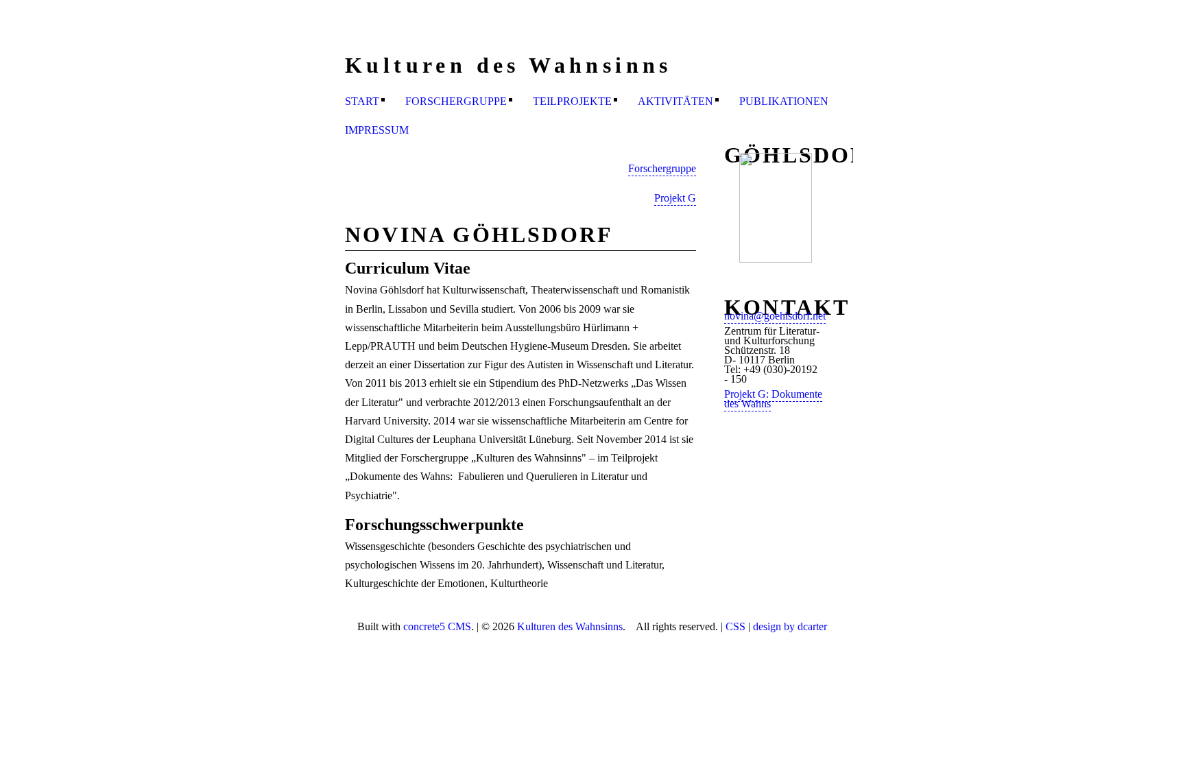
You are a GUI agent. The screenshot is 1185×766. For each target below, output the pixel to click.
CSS (735, 626)
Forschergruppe (456, 101)
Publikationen (783, 101)
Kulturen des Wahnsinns (570, 626)
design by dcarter (790, 626)
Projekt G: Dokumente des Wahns (773, 398)
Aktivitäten (675, 101)
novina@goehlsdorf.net (775, 316)
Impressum (377, 130)
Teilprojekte (572, 101)
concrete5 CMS (437, 626)
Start (362, 101)
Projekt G (675, 198)
